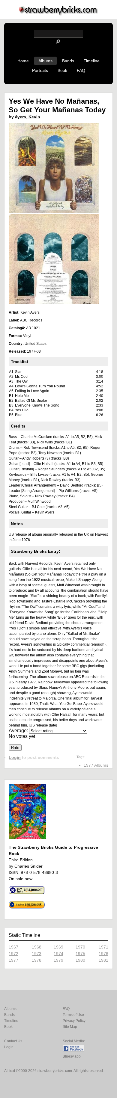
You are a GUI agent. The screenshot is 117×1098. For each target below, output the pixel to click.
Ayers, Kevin (27, 116)
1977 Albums (96, 765)
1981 (103, 960)
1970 (80, 947)
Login (15, 757)
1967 (13, 947)
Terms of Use (73, 1015)
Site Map (70, 1027)
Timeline (92, 60)
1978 (36, 960)
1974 (58, 953)
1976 (103, 953)
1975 (80, 953)
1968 (36, 947)
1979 (58, 960)
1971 (103, 947)
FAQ (81, 70)
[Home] (58, 13)
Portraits (40, 70)
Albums (45, 60)
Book (62, 70)
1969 (58, 947)
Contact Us (13, 1041)
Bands (68, 60)
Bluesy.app (72, 1056)
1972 (13, 953)
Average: (19, 730)
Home (23, 60)
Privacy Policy (74, 1021)
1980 (80, 960)
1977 (13, 960)
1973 (36, 953)
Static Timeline (24, 935)
